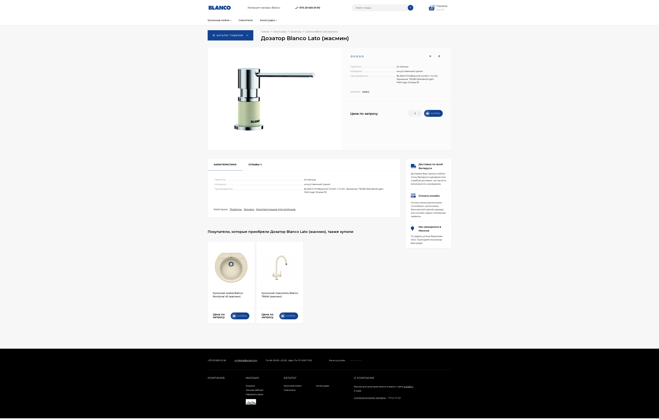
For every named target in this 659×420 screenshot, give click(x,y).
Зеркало (249, 209)
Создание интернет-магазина (370, 398)
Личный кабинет (254, 390)
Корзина (250, 385)
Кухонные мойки (293, 385)
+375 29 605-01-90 (309, 7)
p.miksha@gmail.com (246, 360)
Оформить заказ (254, 394)
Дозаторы (236, 209)
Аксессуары (322, 385)
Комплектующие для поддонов (276, 209)
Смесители (290, 390)
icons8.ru (408, 386)
